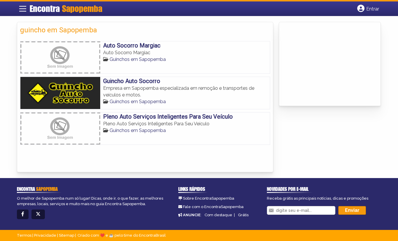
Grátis (243, 215)
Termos (24, 235)
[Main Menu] (23, 9)
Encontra (66, 8)
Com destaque (218, 215)
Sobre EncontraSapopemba (208, 198)
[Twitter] (38, 214)
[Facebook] (23, 214)
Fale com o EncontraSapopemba (213, 207)
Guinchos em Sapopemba (138, 59)
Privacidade (45, 235)
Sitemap (66, 235)
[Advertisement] (325, 64)
